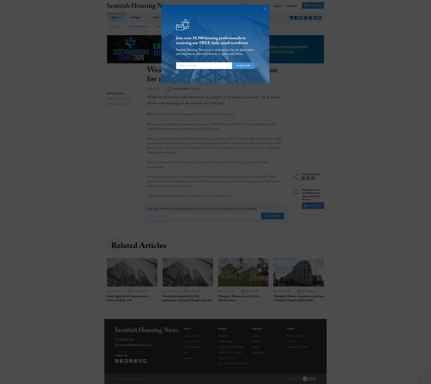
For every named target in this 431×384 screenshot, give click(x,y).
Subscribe (243, 65)
